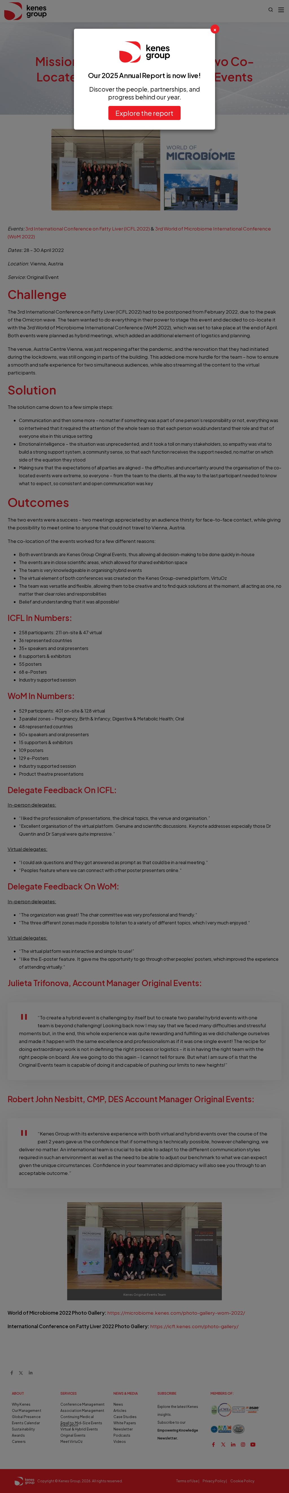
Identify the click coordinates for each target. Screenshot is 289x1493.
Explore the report (144, 113)
